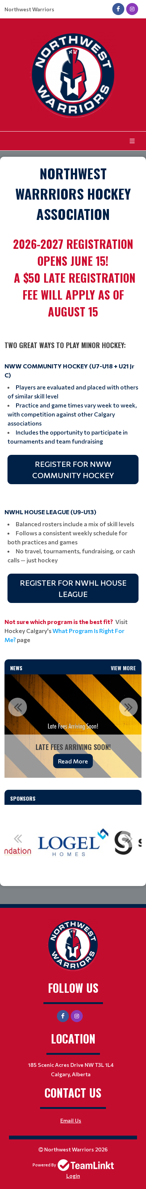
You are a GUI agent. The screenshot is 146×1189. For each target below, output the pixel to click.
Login (73, 1175)
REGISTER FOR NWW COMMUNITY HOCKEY (73, 469)
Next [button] (128, 707)
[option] (73, 726)
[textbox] (73, 193)
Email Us (70, 1120)
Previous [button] (17, 707)
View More (123, 668)
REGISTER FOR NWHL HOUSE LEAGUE (73, 588)
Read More (73, 760)
